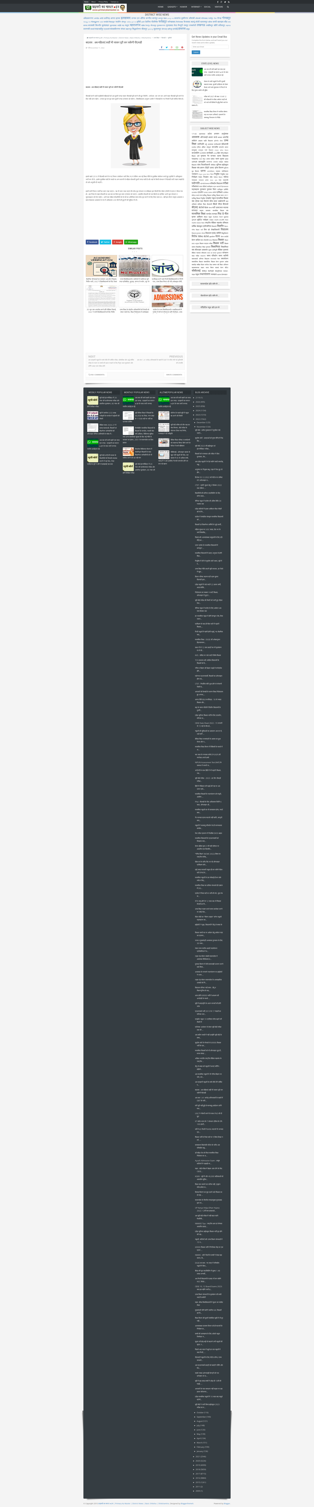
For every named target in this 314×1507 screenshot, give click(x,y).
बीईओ (215, 204)
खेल (218, 152)
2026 (198, 402)
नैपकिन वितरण (218, 177)
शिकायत (214, 240)
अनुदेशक (225, 133)
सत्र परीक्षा (195, 256)
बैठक (206, 207)
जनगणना (209, 162)
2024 (198, 410)
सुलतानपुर (150, 29)
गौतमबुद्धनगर (95, 22)
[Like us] (218, 2)
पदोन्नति (196, 183)
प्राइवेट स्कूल (211, 198)
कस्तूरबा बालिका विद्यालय (221, 150)
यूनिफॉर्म (194, 220)
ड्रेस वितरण (219, 167)
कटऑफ (215, 147)
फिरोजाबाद (179, 22)
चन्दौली (106, 22)
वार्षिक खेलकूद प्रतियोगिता (201, 226)
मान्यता (214, 213)
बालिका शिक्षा (202, 204)
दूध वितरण (195, 171)
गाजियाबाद (204, 18)
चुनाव (222, 158)
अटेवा (210, 133)
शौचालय (203, 253)
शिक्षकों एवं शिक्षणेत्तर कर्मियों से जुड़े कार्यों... (208, 524)
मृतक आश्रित (197, 216)
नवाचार (218, 171)
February (201, 1447)
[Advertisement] (135, 68)
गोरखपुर (226, 18)
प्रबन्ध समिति (212, 192)
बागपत (85, 25)
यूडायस (226, 217)
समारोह (194, 264)
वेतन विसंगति (205, 240)
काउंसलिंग (195, 152)
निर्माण (200, 177)
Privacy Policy (103, 2)
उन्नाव (133, 18)
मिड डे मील (223, 213)
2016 (198, 1478)
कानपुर (155, 18)
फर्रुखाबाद (171, 21)
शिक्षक (221, 239)
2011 (198, 1486)
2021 (198, 1456)
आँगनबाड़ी (204, 137)
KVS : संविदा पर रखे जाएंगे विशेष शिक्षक (208, 655)
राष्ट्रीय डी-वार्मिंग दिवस (221, 220)
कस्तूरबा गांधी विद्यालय (205, 150)
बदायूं (193, 21)
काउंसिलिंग (203, 153)
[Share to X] (166, 47)
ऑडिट (204, 147)
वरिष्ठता (225, 222)
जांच (198, 164)
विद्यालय (224, 229)
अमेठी (101, 18)
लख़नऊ (228, 25)
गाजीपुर (210, 18)
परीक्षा (225, 183)
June (199, 1429)
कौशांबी (192, 18)
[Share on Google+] (171, 47)
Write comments (174, 374)
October (200, 1412)
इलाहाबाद (126, 18)
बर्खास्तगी (221, 201)
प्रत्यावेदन (194, 192)
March (200, 1442)
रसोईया (211, 220)
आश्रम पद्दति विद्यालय (205, 140)
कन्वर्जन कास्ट (223, 147)
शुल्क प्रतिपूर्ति (212, 250)
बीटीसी (201, 207)
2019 (198, 1465)
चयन (217, 158)
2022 (198, 419)
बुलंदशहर (105, 25)
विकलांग (214, 226)
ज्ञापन (202, 167)
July (198, 1425)
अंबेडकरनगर (88, 18)
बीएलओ (225, 204)
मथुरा (127, 25)
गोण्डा (219, 18)
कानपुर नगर (170, 18)
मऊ (123, 25)
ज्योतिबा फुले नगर (131, 22)
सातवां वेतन (219, 267)
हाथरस (182, 28)
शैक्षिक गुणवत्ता (223, 249)
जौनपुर (123, 22)
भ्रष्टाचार (219, 207)
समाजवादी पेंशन (215, 259)
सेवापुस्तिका (218, 271)
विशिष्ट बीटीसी (203, 236)
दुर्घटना (226, 168)
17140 (194, 134)
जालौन (118, 21)
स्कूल (197, 274)
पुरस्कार (203, 189)
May (199, 1434)
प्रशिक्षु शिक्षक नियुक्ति (198, 198)
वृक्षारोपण (212, 236)
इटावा (118, 18)
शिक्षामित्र (215, 246)
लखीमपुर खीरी (211, 25)
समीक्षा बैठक (200, 264)
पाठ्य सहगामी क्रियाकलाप (220, 186)
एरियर (199, 147)
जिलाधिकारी (205, 164)
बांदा (229, 22)
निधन (211, 174)
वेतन (218, 236)
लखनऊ (201, 25)
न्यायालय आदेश (204, 180)
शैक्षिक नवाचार (196, 253)
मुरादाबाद (169, 25)
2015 (198, 1482)
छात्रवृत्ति (201, 161)
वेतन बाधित (196, 239)
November (201, 426)
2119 (198, 397)
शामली (92, 29)
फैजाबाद (187, 21)
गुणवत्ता (203, 155)
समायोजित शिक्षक (197, 261)
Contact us (114, 2)
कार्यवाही (210, 152)
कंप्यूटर (209, 147)
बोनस (210, 208)
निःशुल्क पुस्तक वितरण (204, 174)
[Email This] (177, 47)
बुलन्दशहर (113, 25)
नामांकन (195, 174)
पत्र (220, 180)
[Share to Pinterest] (182, 47)
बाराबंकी (91, 25)
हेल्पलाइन (224, 274)
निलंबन (206, 177)
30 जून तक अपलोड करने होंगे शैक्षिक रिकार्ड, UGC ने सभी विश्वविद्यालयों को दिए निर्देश (101, 310)
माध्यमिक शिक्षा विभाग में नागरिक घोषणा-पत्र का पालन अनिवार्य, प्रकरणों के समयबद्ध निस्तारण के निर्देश (216, 114)
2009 (198, 1491)
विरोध (194, 236)
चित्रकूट (112, 22)
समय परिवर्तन (212, 255)
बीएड (220, 204)
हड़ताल (219, 274)
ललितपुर (221, 25)
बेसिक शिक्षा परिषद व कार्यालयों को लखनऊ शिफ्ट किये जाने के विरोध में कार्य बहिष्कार (180, 443)
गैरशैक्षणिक (195, 159)
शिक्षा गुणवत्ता (206, 247)
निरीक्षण (194, 177)
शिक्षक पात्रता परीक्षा (206, 243)
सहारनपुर (129, 29)
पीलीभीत (154, 21)
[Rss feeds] (229, 2)
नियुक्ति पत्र (224, 174)
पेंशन (214, 189)
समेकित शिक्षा (208, 265)
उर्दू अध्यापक (209, 144)
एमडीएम (194, 147)
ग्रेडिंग (213, 159)
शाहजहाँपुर (99, 28)
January (200, 1451)
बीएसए (195, 207)
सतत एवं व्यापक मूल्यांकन (214, 253)
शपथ (210, 240)
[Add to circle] (221, 2)
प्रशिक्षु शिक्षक (206, 195)
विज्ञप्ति (220, 226)
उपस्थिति (200, 144)
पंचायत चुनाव (213, 180)
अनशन (216, 133)
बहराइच (220, 21)
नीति (211, 177)
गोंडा (215, 18)
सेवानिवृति (211, 271)
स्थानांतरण (205, 274)
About (93, 2)
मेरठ (175, 25)
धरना (203, 171)
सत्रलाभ (203, 256)
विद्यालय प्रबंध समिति (213, 233)
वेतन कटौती (224, 236)
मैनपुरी (180, 25)
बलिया (210, 22)
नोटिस (225, 177)
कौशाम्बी (197, 18)
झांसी (142, 22)
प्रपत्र (206, 192)
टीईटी (207, 167)
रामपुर (186, 25)
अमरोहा (96, 18)
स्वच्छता (214, 274)
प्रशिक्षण (219, 192)
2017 (198, 1473)
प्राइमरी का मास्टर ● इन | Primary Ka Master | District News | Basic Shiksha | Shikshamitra (133, 1503)
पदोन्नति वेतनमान (205, 184)
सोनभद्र (164, 29)
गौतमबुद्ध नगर (87, 22)
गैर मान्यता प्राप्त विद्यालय (217, 155)
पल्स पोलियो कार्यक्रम (206, 186)
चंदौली (101, 22)
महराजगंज (135, 25)
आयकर (220, 137)
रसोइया (205, 219)
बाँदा (225, 21)
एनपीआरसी (217, 144)
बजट (215, 201)
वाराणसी (86, 28)
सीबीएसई (196, 270)
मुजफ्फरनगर (161, 25)
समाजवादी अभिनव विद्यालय (200, 258)
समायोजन (224, 258)
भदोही (119, 25)
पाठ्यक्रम (195, 189)
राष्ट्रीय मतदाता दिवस (198, 223)
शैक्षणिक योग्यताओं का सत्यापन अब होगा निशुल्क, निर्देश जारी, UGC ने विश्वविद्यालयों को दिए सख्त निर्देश (101, 281)
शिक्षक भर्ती (218, 243)
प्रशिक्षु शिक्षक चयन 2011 (220, 195)
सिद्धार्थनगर (136, 28)
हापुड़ (188, 29)
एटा (138, 18)
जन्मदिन (215, 162)
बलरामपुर (204, 21)
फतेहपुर (163, 21)
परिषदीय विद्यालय (216, 183)
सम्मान (215, 264)
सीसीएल (204, 271)
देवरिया (148, 21)
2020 (198, 1461)
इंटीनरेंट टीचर (218, 141)
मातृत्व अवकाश (205, 210)
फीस (211, 201)
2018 (198, 1469)
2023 (198, 415)
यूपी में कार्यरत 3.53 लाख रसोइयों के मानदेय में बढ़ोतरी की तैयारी (109, 415)
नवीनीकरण (225, 171)
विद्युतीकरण (225, 233)
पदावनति (225, 180)
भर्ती (213, 207)
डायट (212, 167)
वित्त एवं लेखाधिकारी (212, 229)
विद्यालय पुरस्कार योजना (198, 233)
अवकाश (195, 137)
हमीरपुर (170, 29)
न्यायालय (194, 180)
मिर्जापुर (147, 25)
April (199, 1438)
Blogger (227, 1503)
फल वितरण (204, 201)
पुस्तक (209, 189)
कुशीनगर (184, 18)
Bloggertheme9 (187, 1503)
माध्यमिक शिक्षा (198, 213)
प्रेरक (197, 201)
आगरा (113, 18)
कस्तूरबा (194, 150)
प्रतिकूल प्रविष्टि (222, 189)
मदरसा (225, 207)
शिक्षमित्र (199, 247)
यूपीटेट (199, 219)
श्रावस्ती (107, 29)
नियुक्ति (217, 174)
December (201, 422)
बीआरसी (209, 204)
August (200, 1421)
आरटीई (225, 137)
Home (86, 2)
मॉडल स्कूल (208, 217)
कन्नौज (148, 18)
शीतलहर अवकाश (201, 249)
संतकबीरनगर (115, 28)
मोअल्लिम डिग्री (218, 217)
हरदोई (175, 28)
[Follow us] (225, 2)
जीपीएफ (213, 165)
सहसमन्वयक (195, 267)
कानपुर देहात (162, 18)
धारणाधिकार (210, 171)
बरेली (198, 21)
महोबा (143, 25)
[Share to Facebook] (161, 47)
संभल (123, 28)
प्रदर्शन (200, 192)
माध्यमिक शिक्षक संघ (220, 210)
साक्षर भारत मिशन (207, 267)
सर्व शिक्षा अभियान (222, 264)
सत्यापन (225, 252)
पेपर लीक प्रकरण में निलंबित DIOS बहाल (208, 833)
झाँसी (139, 21)
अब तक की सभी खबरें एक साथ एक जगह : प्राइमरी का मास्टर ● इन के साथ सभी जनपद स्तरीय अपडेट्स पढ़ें (216, 72)
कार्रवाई (215, 153)
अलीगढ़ (107, 18)
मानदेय (208, 213)
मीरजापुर (153, 25)
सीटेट (226, 267)
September (201, 1417)
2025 (198, 406)
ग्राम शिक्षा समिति (204, 159)
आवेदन (194, 140)
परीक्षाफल (195, 186)
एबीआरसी (224, 144)
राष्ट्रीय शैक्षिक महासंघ (213, 222)
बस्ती (215, 21)
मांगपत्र (194, 210)
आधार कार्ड (212, 137)
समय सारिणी (223, 255)
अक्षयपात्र (202, 134)
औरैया (142, 18)
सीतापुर (144, 28)
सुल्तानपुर (157, 28)
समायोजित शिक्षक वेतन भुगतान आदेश (216, 261)
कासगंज (177, 18)
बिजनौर (98, 25)
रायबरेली (192, 25)
